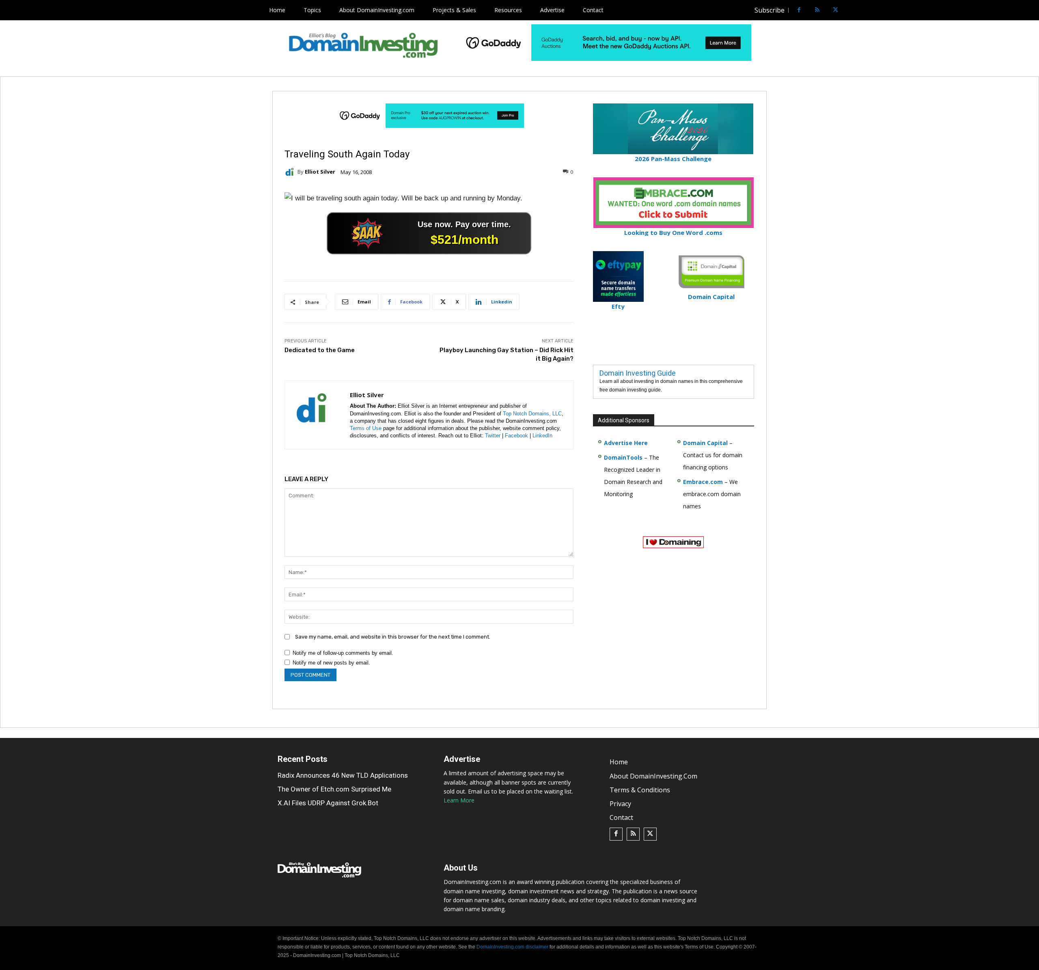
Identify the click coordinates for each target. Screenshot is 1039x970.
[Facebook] (799, 10)
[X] (835, 10)
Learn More (459, 800)
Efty (618, 306)
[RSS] (817, 10)
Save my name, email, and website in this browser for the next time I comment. (392, 637)
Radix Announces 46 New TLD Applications (343, 775)
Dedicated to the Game (320, 350)
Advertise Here (626, 443)
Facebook (516, 435)
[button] (851, 10)
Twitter (492, 435)
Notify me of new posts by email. (331, 663)
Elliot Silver (320, 171)
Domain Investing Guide (637, 373)
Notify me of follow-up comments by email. (343, 653)
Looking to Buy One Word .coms (673, 232)
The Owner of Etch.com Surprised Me (334, 789)
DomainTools (623, 457)
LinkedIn (542, 435)
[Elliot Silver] (291, 172)
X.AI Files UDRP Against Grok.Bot (328, 803)
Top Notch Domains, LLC (532, 414)
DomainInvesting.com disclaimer (512, 947)
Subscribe (769, 10)
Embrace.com (703, 482)
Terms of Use (366, 428)
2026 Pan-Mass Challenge (673, 159)
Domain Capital (705, 443)
